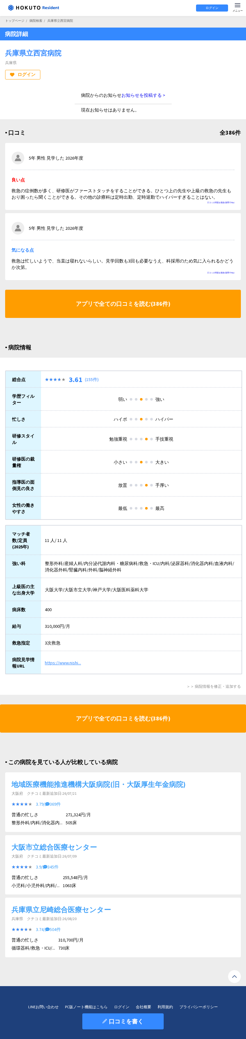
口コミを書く (126, 1021)
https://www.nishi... (63, 663)
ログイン (212, 8)
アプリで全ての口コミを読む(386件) (123, 303)
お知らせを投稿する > (143, 95)
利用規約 (165, 1006)
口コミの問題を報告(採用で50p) (220, 203)
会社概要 (143, 1006)
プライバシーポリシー (198, 1006)
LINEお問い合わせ (43, 1006)
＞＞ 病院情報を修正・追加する (213, 686)
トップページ (14, 21)
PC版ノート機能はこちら (86, 1006)
